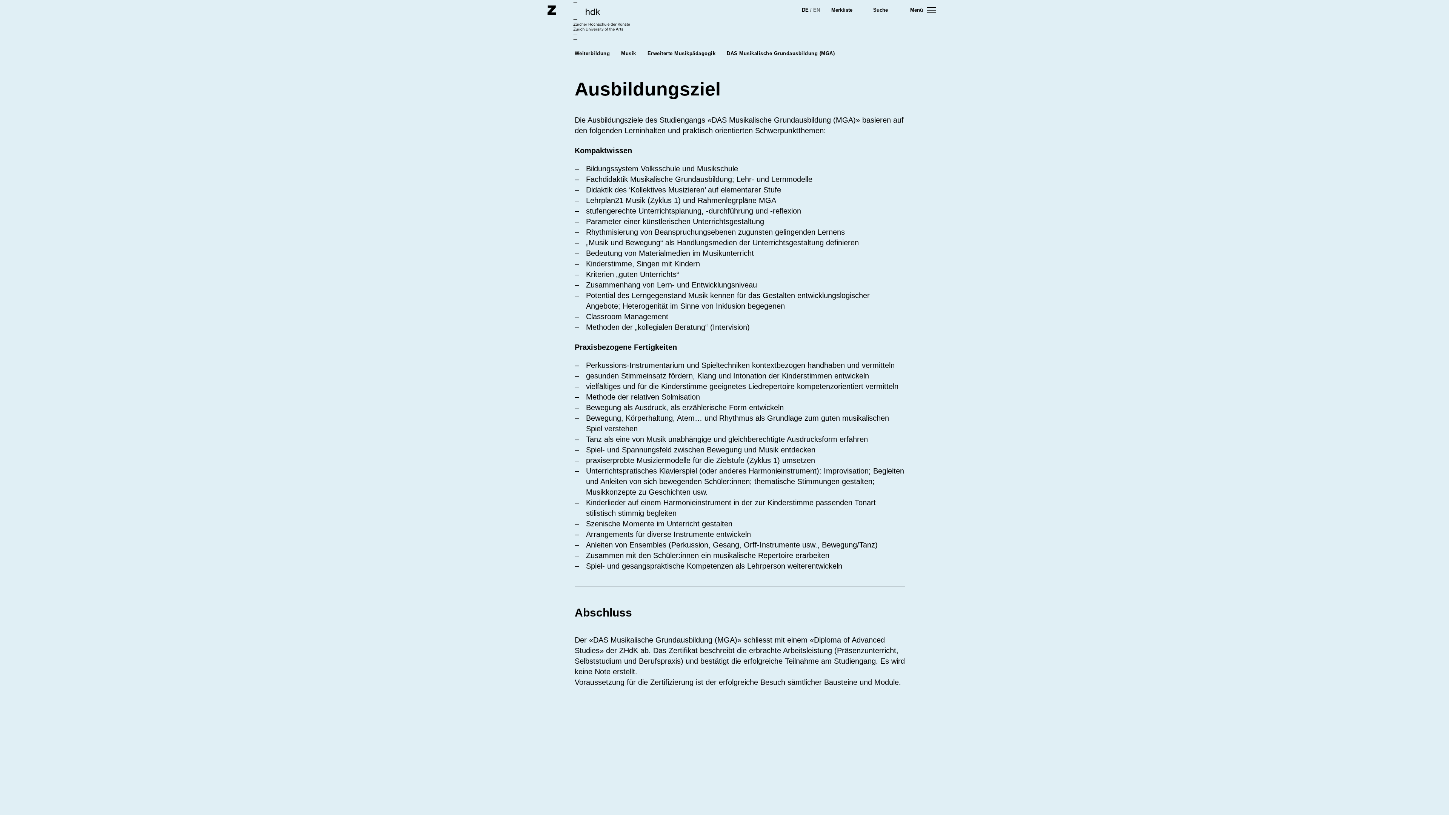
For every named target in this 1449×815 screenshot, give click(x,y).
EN (816, 10)
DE (805, 10)
